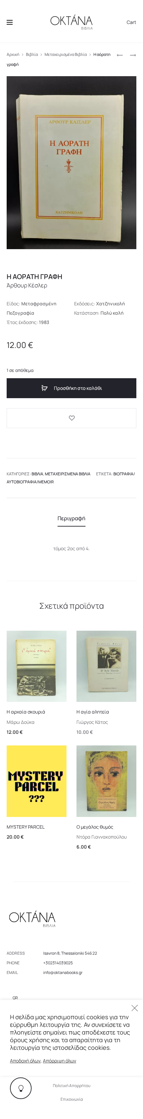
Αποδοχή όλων (25, 1060)
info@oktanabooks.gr (62, 972)
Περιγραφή (71, 518)
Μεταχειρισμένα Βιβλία (66, 54)
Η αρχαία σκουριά (26, 712)
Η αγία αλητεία (92, 712)
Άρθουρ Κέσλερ (27, 285)
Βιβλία (32, 54)
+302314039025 (58, 963)
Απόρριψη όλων (59, 1060)
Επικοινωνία (72, 1099)
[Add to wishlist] (71, 418)
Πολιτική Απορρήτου (71, 1085)
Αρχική (13, 54)
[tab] (71, 518)
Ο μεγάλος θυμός (94, 827)
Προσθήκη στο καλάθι (77, 388)
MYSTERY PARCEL (26, 827)
